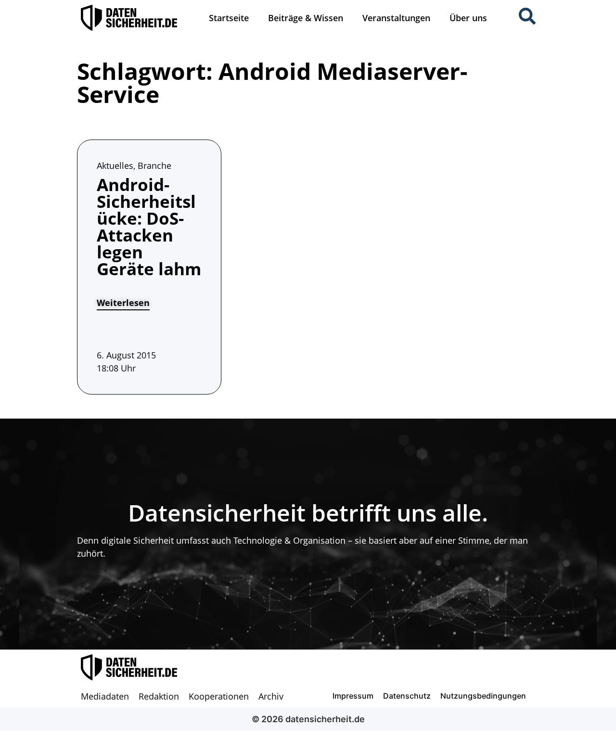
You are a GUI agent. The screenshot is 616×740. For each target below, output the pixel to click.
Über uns (468, 18)
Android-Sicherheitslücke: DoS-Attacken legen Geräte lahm (149, 226)
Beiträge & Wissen (305, 18)
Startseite (229, 18)
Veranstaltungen (396, 18)
